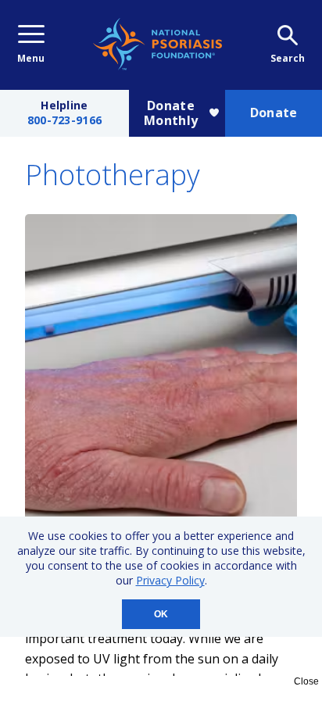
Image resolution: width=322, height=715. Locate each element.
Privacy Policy (170, 580)
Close (306, 681)
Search (287, 58)
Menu (31, 58)
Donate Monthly (171, 113)
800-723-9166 (64, 120)
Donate (274, 112)
